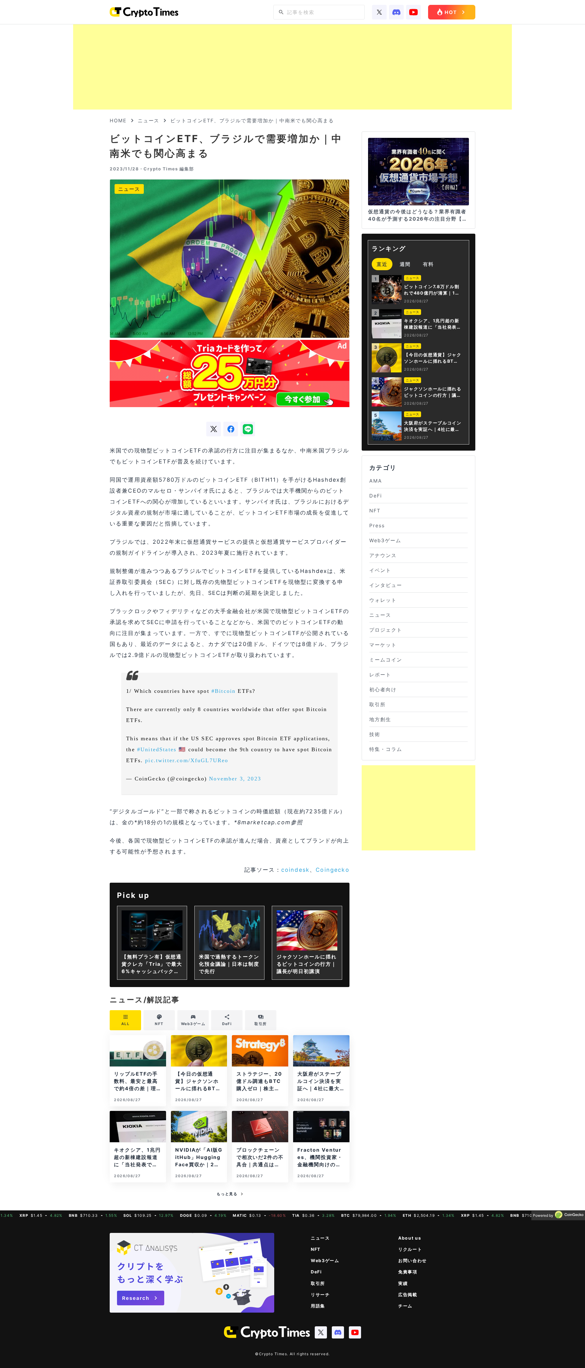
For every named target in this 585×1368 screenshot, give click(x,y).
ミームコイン (385, 660)
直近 (382, 264)
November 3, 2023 (235, 779)
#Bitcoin (223, 691)
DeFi (375, 496)
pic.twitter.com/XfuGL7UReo (186, 760)
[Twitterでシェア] (213, 429)
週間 (405, 264)
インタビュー (385, 585)
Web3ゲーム (385, 540)
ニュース (149, 120)
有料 (428, 264)
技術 (374, 734)
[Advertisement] (292, 67)
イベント (380, 570)
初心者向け (383, 689)
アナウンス (383, 555)
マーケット (383, 645)
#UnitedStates (156, 749)
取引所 (377, 704)
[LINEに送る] (247, 429)
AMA (375, 481)
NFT (375, 511)
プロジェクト (385, 630)
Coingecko (332, 870)
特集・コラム (385, 749)
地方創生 (380, 719)
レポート (380, 675)
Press (377, 525)
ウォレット (383, 600)
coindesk (295, 870)
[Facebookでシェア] (230, 429)
